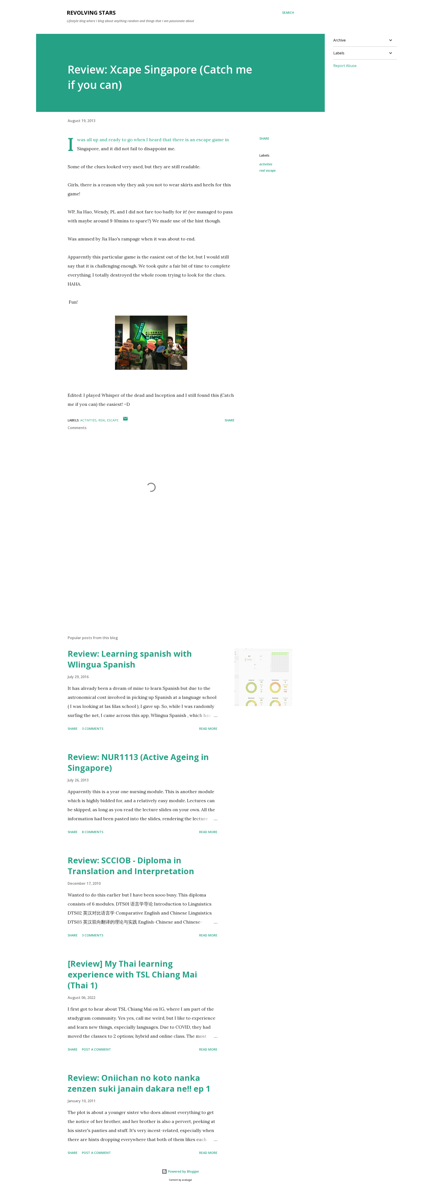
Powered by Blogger (183, 1171)
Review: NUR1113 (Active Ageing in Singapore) (138, 762)
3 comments (92, 728)
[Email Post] (125, 420)
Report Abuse (345, 65)
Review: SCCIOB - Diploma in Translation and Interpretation (131, 866)
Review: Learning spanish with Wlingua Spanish (130, 659)
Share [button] (264, 138)
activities (265, 164)
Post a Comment (96, 1049)
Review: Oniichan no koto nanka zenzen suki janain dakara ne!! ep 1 (139, 1083)
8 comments (92, 832)
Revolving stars (91, 12)
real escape (267, 170)
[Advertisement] (144, 579)
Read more (208, 728)
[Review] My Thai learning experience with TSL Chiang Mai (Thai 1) (132, 974)
